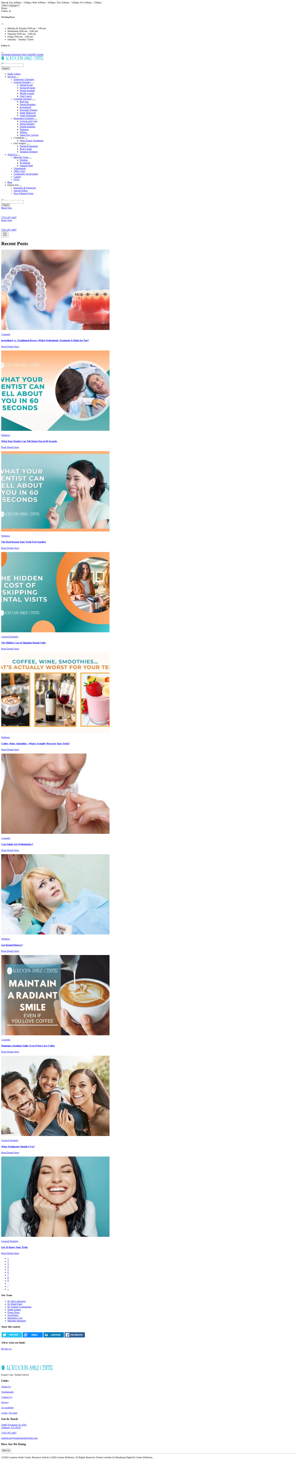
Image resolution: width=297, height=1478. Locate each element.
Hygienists (25, 163)
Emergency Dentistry (24, 79)
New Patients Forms (23, 193)
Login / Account (9, 1413)
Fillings (23, 132)
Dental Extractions (29, 146)
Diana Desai (13, 1312)
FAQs (16, 179)
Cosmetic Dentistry (23, 99)
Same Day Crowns (29, 135)
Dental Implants (27, 126)
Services (11, 76)
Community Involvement (26, 174)
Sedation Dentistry (29, 151)
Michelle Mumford (16, 1320)
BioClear (24, 101)
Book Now (6, 208)
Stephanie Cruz (14, 1318)
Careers (17, 176)
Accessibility (7, 1407)
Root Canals (26, 149)
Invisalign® (25, 107)
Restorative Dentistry (24, 118)
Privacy (5, 1402)
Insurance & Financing (25, 188)
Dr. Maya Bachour (16, 1301)
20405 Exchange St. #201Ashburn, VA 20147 (14, 1426)
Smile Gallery (14, 74)
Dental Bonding (27, 104)
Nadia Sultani (14, 1309)
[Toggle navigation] (4, 234)
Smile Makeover (28, 112)
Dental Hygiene (27, 87)
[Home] (22, 59)
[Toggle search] (2, 199)
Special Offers (21, 190)
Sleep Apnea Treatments (31, 140)
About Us (12, 154)
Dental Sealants (27, 90)
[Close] (2, 23)
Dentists (24, 160)
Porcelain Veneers (28, 110)
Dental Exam (26, 85)
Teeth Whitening (28, 115)
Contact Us (6, 1397)
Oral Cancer (26, 96)
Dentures (24, 129)
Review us (6, 1349)
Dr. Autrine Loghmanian (19, 1307)
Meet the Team (21, 157)
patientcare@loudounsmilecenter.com (19, 1438)
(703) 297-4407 (9, 1433)
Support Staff (26, 165)
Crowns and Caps (28, 121)
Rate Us (6, 1450)
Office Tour (19, 171)
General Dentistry (23, 82)
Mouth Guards (27, 93)
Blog (9, 182)
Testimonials (20, 168)
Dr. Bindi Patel (14, 1304)
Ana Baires (12, 1315)
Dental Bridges (27, 124)
